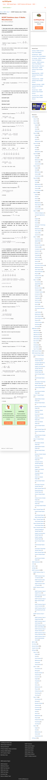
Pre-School (34, 644)
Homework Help (4, 774)
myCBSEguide (6, 1)
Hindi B (36, 200)
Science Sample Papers (40, 387)
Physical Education (39, 271)
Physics (36, 273)
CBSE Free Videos (4, 772)
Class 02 (35, 121)
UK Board (34, 650)
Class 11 (8, 12)
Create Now (8, 423)
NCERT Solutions (7, 7)
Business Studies (38, 245)
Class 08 (35, 178)
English (36, 125)
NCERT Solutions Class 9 (38, 613)
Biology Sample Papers (40, 402)
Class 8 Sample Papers (38, 523)
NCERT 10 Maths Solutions (30, 756)
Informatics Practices (39, 265)
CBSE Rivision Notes (29, 750)
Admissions (36, 330)
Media (6, 776)
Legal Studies (38, 312)
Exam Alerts (36, 340)
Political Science (38, 275)
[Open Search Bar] (45, 7)
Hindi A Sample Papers (40, 374)
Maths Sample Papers (39, 385)
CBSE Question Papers (37, 351)
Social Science (38, 163)
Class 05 (35, 143)
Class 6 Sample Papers (38, 509)
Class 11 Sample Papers (38, 395)
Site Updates (36, 346)
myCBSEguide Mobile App (6, 742)
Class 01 (35, 119)
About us (2, 776)
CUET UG (34, 566)
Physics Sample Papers (40, 431)
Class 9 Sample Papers (38, 527)
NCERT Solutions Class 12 (39, 572)
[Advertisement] (15, 438)
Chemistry (37, 247)
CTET (33, 564)
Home (4, 4)
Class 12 (35, 279)
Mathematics (38, 131)
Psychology (37, 324)
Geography (37, 255)
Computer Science (39, 249)
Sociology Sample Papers (40, 505)
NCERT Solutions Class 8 (38, 587)
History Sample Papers (40, 425)
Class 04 (35, 133)
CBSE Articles (36, 332)
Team (9, 776)
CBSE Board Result (5, 766)
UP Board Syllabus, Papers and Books (9, 748)
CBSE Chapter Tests (29, 752)
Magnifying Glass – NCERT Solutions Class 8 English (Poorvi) (37, 75)
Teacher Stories (35, 648)
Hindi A (36, 198)
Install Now (21, 423)
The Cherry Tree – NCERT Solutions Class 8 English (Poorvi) (37, 97)
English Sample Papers (40, 511)
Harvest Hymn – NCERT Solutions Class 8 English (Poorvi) (37, 91)
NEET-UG (34, 642)
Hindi (36, 129)
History (36, 261)
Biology (36, 243)
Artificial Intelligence (39, 212)
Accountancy (38, 238)
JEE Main (34, 568)
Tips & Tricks (36, 349)
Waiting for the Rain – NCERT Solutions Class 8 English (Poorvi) (38, 86)
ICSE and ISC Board (5, 746)
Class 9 (35, 725)
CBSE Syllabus (36, 338)
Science (36, 161)
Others (34, 342)
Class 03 (35, 123)
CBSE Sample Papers (11, 4)
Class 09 (35, 192)
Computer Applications (40, 215)
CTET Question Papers (5, 752)
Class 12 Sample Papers (38, 439)
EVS (36, 127)
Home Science (38, 263)
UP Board (34, 738)
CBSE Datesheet (4, 764)
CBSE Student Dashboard (6, 744)
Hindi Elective (38, 259)
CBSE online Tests (4, 770)
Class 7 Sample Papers (38, 519)
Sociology (37, 277)
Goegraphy (37, 298)
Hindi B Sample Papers (40, 377)
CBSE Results (36, 336)
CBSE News (34, 328)
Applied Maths (38, 240)
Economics (37, 251)
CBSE (33, 4)
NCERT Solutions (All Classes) (24, 4)
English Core (37, 253)
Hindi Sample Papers (39, 515)
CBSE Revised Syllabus (30, 754)
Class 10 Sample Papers (38, 355)
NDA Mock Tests (4, 755)
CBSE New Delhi (36, 334)
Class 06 (35, 153)
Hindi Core (37, 257)
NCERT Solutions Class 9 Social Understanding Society (40, 638)
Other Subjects (38, 186)
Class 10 (35, 210)
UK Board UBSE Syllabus (6, 750)
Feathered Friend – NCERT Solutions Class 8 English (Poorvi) (37, 80)
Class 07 (35, 165)
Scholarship (36, 344)
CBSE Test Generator (5, 768)
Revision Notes (35, 646)
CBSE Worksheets (36, 562)
